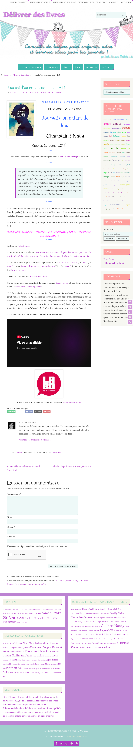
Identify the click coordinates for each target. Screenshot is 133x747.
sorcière (124, 196)
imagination (107, 164)
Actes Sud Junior (15, 643)
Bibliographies (86, 2)
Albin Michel (29, 643)
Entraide (123, 144)
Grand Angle (49, 656)
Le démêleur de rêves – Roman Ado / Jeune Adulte (24, 468)
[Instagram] (130, 317)
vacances (128, 201)
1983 (29, 609)
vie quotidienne (114, 205)
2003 (15, 614)
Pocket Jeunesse (29, 668)
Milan (58, 663)
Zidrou (107, 647)
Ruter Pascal (118, 639)
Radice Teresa (98, 639)
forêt (123, 152)
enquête (106, 144)
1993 (38, 609)
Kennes (19, 453)
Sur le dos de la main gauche (28, 286)
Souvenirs (106, 201)
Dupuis (21, 651)
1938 (10, 609)
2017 (36, 618)
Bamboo (6, 647)
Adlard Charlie (75, 609)
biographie (106, 132)
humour (116, 160)
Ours (115, 180)
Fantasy (106, 152)
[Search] (123, 15)
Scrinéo (16, 672)
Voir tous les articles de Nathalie (35, 440)
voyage (128, 205)
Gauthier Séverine (94, 626)
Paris (119, 180)
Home (6, 75)
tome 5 (68, 266)
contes (128, 132)
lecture (105, 169)
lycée (128, 169)
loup (124, 169)
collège (119, 132)
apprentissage (115, 128)
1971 (20, 609)
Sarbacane (8, 672)
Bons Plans (109, 259)
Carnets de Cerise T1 (69, 262)
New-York (127, 176)
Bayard (14, 647)
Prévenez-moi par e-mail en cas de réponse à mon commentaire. (38, 546)
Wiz (5, 676)
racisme (113, 189)
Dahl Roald (92, 622)
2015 (22, 618)
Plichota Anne (87, 639)
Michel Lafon (50, 664)
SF (109, 196)
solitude (119, 196)
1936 (7, 609)
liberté (110, 169)
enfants (128, 140)
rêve (123, 189)
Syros (26, 672)
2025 (22, 622)
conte (124, 132)
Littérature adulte (40, 2)
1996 (48, 609)
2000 (4, 614)
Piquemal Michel (76, 639)
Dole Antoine (114, 622)
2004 (19, 614)
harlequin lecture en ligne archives (38, 716)
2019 (49, 618)
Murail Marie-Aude (107, 634)
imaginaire (127, 160)
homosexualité (107, 160)
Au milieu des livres (72, 402)
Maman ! (113, 2)
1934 (4, 609)
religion (119, 189)
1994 (42, 609)
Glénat (40, 655)
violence (122, 205)
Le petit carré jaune (30, 256)
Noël (105, 180)
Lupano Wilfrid (107, 630)
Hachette (13, 659)
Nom (10, 517)
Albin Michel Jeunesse (47, 643)
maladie (110, 172)
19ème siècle (107, 119)
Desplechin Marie (103, 622)
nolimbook (43, 708)
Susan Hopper (62, 283)
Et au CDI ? (101, 2)
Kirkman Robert (82, 630)
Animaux (107, 128)
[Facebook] (130, 302)
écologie (106, 140)
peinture (124, 180)
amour (117, 123)
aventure (126, 127)
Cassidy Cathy (116, 613)
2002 (11, 614)
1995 (45, 609)
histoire (122, 156)
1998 (55, 609)
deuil (110, 136)
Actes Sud (6, 643)
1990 (32, 609)
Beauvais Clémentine (116, 609)
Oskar (20, 668)
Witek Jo (84, 647)
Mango (42, 664)
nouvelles (110, 180)
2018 (43, 618)
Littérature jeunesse (64, 2)
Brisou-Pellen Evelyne (92, 613)
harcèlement (114, 156)
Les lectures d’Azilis (79, 256)
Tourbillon (48, 672)
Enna (56, 252)
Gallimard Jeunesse (24, 655)
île (122, 160)
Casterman (36, 647)
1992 (35, 609)
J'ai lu (19, 660)
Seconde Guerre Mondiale (116, 193)
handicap (106, 156)
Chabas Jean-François (81, 617)
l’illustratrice (24, 246)
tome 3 (10, 266)
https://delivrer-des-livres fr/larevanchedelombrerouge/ (28, 697)
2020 (55, 618)
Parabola (71, 737)
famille (114, 148)
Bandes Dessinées (19, 2)
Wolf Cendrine (95, 647)
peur (128, 180)
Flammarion (52, 651)
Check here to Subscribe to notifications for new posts (34, 576)
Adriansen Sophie (87, 609)
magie (105, 173)
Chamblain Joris (111, 617)
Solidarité (113, 196)
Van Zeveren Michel (110, 643)
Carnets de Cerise (18, 270)
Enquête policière (115, 144)
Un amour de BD (44, 252)
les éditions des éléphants (30, 664)
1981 (26, 609)
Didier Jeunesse (10, 651)
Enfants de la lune (38, 276)
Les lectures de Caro (59, 256)
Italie (124, 164)
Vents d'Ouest (57, 672)
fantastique (125, 148)
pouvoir (116, 185)
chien (114, 132)
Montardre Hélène (89, 635)
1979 (23, 609)
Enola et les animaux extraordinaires (38, 266)
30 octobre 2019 (30, 93)
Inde (120, 164)
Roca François (109, 639)
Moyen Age (127, 172)
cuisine (106, 136)
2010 (45, 613)
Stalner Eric (79, 643)
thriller (122, 201)
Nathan (11, 668)
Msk (4, 668)
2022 (10, 622)
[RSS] (130, 312)
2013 (7, 617)
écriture (112, 140)
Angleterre (127, 124)
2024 (18, 622)
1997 (51, 609)
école (128, 136)
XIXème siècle (121, 209)
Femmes (119, 152)
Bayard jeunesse (23, 647)
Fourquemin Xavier (83, 626)
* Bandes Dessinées (21, 75)
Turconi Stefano (98, 643)
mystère (113, 176)
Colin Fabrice (122, 617)
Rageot (36, 668)
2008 (35, 614)
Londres (119, 169)
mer (114, 172)
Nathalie (15, 93)
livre (114, 169)
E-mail (11, 527)
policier (111, 185)
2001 (8, 614)
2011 (51, 613)
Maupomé (119, 630)
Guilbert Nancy (112, 626)
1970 (16, 609)
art (120, 128)
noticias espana (26, 701)
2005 (22, 614)
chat (111, 132)
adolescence (118, 119)
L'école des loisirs (38, 660)
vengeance (106, 205)
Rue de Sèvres (54, 668)
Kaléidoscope (26, 660)
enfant (123, 140)
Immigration (114, 164)
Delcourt (57, 647)
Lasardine (44, 256)
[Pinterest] (130, 322)
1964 (13, 609)
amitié (107, 123)
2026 (26, 622)
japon (128, 165)
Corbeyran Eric (82, 621)
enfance (117, 140)
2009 (39, 613)
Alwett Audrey (101, 609)
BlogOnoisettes (67, 252)
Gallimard (7, 656)
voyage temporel (108, 209)
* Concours (126, 2)
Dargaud (47, 647)
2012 (57, 613)
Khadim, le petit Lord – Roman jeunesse (72, 466)
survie (112, 201)
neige (122, 176)
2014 (15, 618)
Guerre (128, 152)
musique (106, 177)
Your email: (109, 229)
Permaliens (56, 453)
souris (128, 196)
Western (115, 209)
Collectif (73, 622)
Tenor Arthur (88, 643)
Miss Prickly (78, 635)
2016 (30, 618)
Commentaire (14, 494)
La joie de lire (51, 660)
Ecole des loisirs (35, 651)
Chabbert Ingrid (98, 618)
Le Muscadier (15, 664)
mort (122, 172)
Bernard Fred (78, 613)
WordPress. (82, 737)
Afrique (128, 119)
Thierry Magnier (36, 672)
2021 (5, 622)
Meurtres (117, 172)
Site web (11, 536)
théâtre (117, 201)
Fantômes (112, 152)
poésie (105, 185)
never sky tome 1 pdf (38, 712)
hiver (128, 156)
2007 (31, 614)
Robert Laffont (44, 668)
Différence (116, 136)
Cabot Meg (104, 613)
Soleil (22, 672)
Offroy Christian (124, 635)
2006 (26, 614)
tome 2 (85, 262)
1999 (59, 609)
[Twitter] (130, 307)
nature (118, 177)
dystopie (123, 136)
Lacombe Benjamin (93, 630)
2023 (14, 622)
